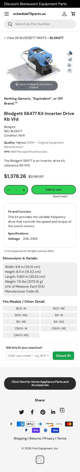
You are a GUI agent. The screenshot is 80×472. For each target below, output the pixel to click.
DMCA (51, 251)
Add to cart (54, 189)
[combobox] (40, 24)
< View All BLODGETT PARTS (25, 38)
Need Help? (60, 196)
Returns (35, 438)
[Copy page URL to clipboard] (62, 410)
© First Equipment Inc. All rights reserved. (25, 251)
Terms (61, 438)
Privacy (49, 438)
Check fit (63, 356)
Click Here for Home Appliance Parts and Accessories (40, 383)
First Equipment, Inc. (45, 448)
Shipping (20, 438)
